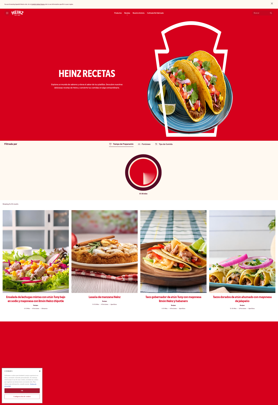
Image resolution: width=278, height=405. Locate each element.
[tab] (121, 144)
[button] (7, 13)
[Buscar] (271, 13)
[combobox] (261, 13)
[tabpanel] (139, 174)
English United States (38, 4)
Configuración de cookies (22, 396)
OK (22, 390)
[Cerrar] (39, 371)
